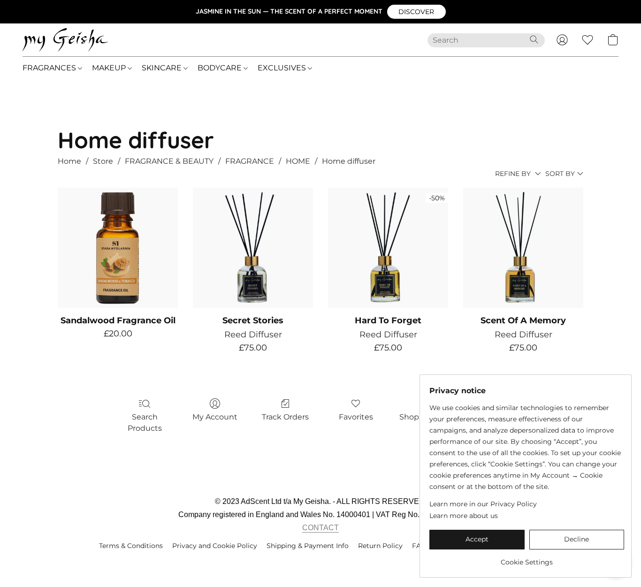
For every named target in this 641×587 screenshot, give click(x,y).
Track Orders (285, 416)
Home (69, 161)
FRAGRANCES (50, 67)
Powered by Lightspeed (320, 561)
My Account (214, 416)
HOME (298, 161)
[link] (526, 558)
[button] (416, 12)
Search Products (145, 422)
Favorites (356, 416)
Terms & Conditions (131, 545)
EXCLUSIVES (283, 67)
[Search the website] (534, 39)
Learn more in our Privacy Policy (483, 504)
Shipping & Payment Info (308, 545)
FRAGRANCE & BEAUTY (169, 161)
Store (103, 161)
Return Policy (380, 545)
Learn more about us (463, 515)
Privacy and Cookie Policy (214, 545)
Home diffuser (348, 161)
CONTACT (320, 528)
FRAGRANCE (249, 161)
